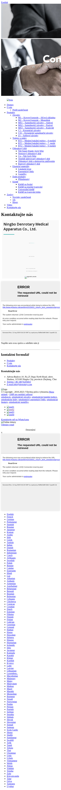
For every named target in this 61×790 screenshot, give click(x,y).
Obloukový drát (19, 148)
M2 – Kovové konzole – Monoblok (34, 120)
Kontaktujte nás (14, 207)
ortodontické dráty (9, 399)
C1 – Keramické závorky (29, 130)
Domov (10, 105)
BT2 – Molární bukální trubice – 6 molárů (37, 146)
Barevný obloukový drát (29, 164)
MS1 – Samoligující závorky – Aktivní (35, 123)
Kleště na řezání (25, 184)
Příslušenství (23, 179)
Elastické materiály (20, 166)
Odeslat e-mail (7, 424)
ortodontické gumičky (18, 402)
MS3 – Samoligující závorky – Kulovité (36, 128)
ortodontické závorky (21, 397)
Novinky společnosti (21, 197)
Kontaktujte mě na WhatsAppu (15, 419)
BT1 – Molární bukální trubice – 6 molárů (37, 140)
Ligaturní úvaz (24, 169)
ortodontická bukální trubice (44, 397)
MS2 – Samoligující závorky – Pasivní (35, 125)
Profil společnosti (20, 110)
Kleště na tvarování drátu (29, 192)
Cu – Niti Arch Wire (27, 156)
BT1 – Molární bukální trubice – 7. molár (36, 143)
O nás (9, 107)
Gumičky (22, 174)
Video (9, 205)
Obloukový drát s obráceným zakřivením (36, 161)
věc (14, 200)
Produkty (11, 112)
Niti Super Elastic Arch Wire (31, 151)
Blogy (15, 202)
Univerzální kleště (26, 189)
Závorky (16, 115)
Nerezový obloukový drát (29, 153)
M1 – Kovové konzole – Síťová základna (36, 117)
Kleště (15, 182)
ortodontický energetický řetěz (32, 399)
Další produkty (19, 176)
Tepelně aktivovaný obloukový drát (34, 158)
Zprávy (10, 194)
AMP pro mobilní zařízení (20, 394)
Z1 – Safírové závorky (28, 135)
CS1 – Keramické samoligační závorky (35, 133)
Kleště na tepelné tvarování (30, 187)
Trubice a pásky (19, 138)
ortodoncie (6, 397)
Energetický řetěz (26, 171)
